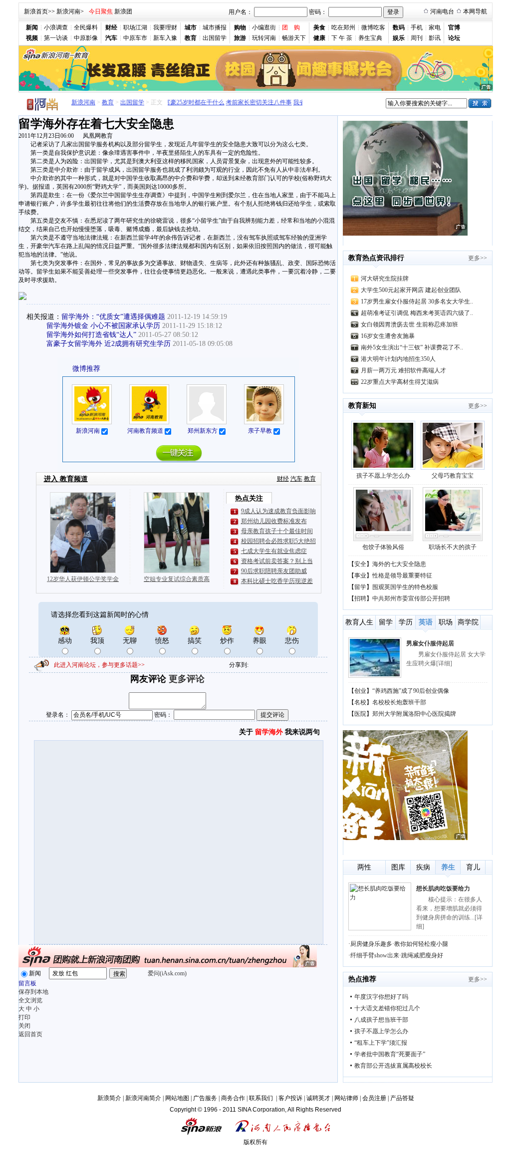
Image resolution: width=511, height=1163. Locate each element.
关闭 (24, 1025)
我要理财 (165, 27)
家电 (435, 27)
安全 (360, 564)
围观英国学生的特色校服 (405, 586)
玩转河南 (264, 37)
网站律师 (346, 1098)
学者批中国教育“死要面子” (389, 1054)
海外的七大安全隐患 (399, 564)
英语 (426, 622)
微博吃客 (373, 27)
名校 (360, 702)
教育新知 (362, 405)
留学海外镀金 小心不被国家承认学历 (103, 325)
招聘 (360, 598)
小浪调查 (56, 27)
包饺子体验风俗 (383, 547)
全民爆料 (86, 27)
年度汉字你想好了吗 (381, 996)
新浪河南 (68, 11)
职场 (446, 622)
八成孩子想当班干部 (381, 1019)
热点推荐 (362, 979)
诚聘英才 (318, 1098)
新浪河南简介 (143, 1098)
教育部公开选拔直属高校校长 (393, 1065)
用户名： (241, 11)
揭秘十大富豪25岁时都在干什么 (174, 102)
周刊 (417, 37)
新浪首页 (36, 11)
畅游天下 (294, 37)
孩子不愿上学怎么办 (383, 475)
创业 (360, 690)
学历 (406, 622)
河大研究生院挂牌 (385, 278)
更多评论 (187, 679)
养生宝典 (370, 37)
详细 (444, 663)
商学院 (468, 622)
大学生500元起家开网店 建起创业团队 (411, 290)
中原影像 (86, 37)
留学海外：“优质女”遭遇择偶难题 (113, 316)
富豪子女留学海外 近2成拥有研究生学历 (108, 343)
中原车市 (135, 37)
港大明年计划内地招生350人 (398, 358)
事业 (360, 575)
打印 (24, 1017)
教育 (108, 102)
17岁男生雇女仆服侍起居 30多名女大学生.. (417, 301)
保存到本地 (33, 991)
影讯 (435, 37)
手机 (417, 27)
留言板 (27, 983)
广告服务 (205, 1098)
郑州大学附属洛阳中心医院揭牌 (414, 713)
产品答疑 (402, 1098)
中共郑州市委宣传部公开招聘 (411, 598)
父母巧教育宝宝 (453, 475)
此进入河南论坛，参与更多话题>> (99, 664)
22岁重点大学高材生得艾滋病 (400, 381)
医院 (360, 713)
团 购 (291, 27)
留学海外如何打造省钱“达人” (91, 334)
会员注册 (374, 1098)
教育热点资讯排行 (376, 258)
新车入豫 (165, 37)
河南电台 (442, 11)
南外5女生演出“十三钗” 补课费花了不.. (412, 347)
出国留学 (215, 37)
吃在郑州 (343, 27)
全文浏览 (30, 1000)
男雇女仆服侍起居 (430, 643)
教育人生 (359, 622)
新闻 (35, 973)
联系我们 (261, 1098)
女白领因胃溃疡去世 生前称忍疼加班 (409, 324)
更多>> (477, 258)
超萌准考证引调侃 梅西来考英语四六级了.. (417, 312)
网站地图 (177, 1098)
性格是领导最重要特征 (402, 575)
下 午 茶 (341, 37)
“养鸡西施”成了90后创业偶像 (410, 690)
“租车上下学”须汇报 (380, 1042)
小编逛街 (264, 27)
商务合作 (233, 1098)
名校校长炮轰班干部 (399, 702)
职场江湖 (135, 27)
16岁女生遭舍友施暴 (388, 335)
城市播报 (215, 27)
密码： (318, 11)
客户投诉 (290, 1098)
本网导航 (475, 11)
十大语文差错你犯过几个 (387, 1008)
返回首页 (30, 1034)
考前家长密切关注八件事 (250, 102)
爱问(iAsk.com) (167, 973)
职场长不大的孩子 (453, 547)
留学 (360, 586)
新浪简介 (109, 1098)
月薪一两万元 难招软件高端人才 (403, 370)
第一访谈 (56, 37)
